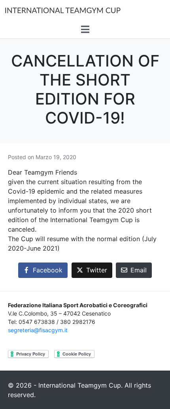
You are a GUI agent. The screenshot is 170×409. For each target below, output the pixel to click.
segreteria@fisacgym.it (38, 330)
